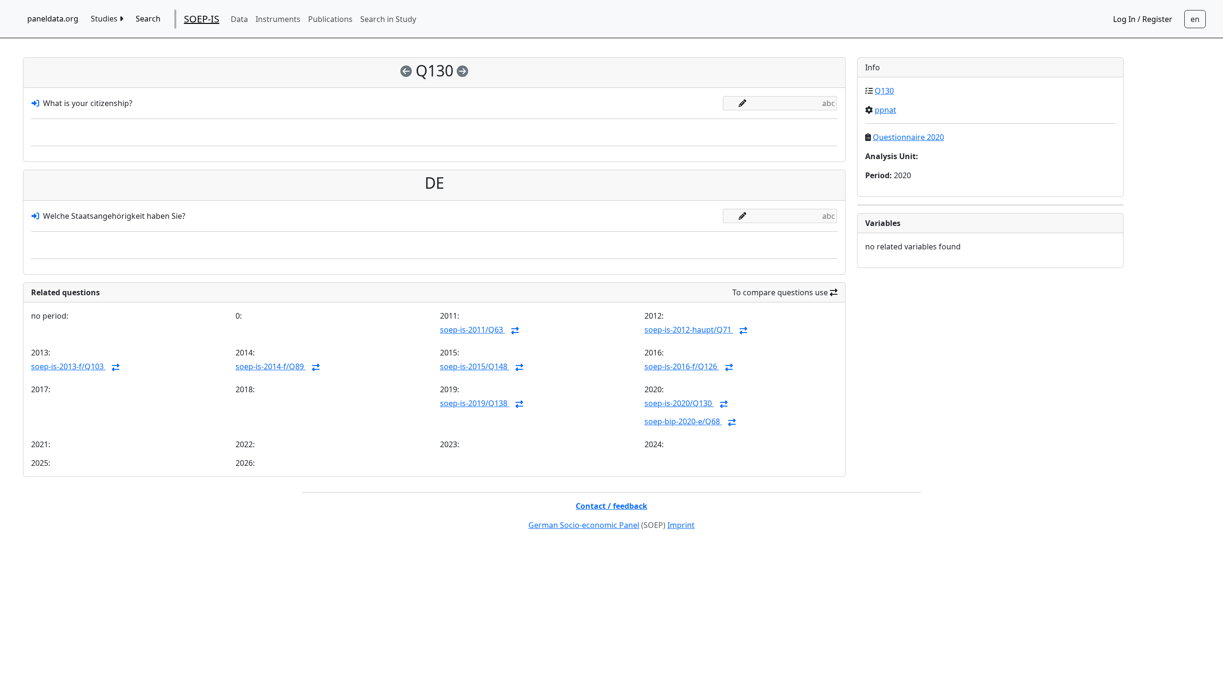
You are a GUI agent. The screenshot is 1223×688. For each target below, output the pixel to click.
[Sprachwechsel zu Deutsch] (1195, 19)
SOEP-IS (201, 18)
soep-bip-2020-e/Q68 (683, 421)
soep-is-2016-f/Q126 (681, 366)
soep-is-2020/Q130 (679, 403)
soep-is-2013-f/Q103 (68, 366)
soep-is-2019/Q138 (474, 403)
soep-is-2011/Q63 (472, 329)
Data (239, 19)
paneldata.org (52, 18)
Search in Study (388, 19)
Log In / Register (1142, 19)
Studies (105, 18)
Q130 (884, 91)
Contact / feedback (611, 506)
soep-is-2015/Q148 (474, 366)
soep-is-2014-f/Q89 (271, 366)
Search (148, 18)
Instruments (278, 19)
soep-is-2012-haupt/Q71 (688, 329)
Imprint (681, 525)
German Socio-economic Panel (583, 525)
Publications (330, 19)
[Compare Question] (515, 331)
